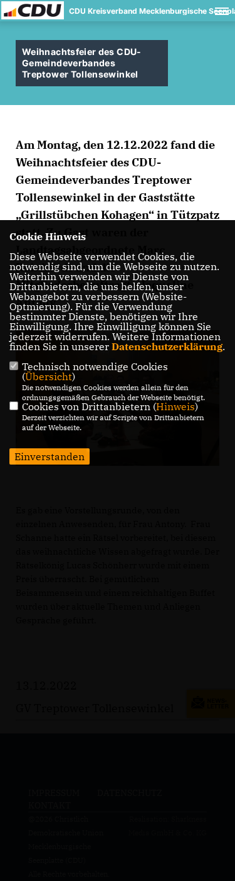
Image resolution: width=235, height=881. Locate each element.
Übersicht (48, 376)
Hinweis (175, 406)
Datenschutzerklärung (167, 346)
